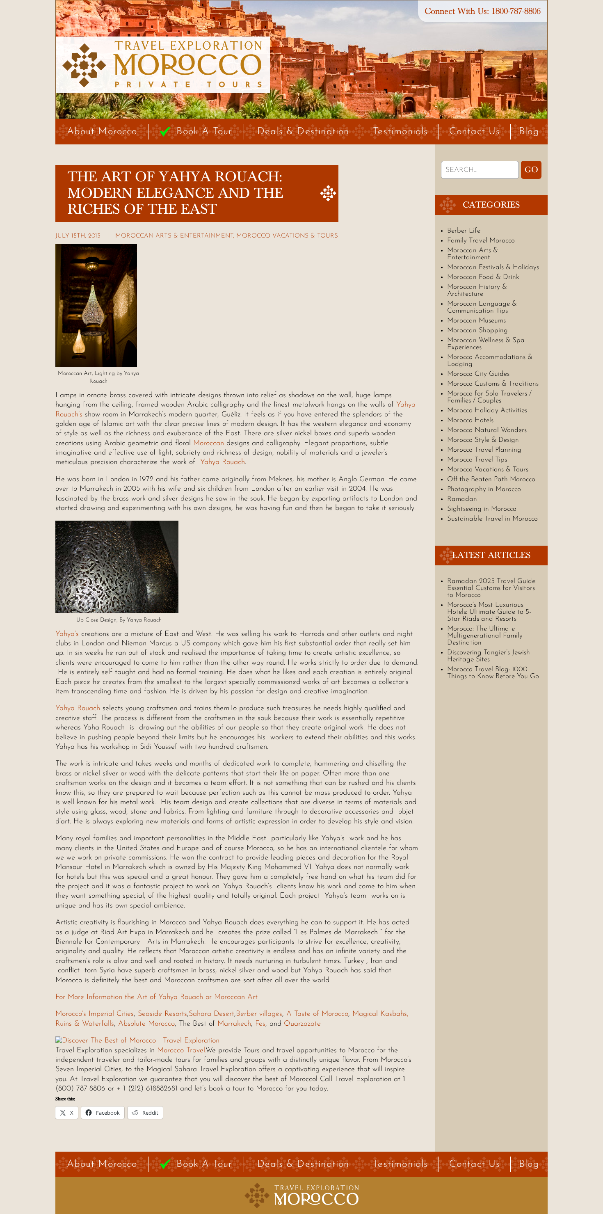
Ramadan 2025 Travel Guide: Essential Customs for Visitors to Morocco (492, 588)
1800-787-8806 (516, 11)
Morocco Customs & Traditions (493, 383)
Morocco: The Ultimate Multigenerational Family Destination (485, 635)
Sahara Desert (211, 1014)
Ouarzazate (302, 1024)
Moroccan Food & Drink (483, 277)
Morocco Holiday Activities (487, 410)
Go (531, 170)
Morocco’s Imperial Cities (94, 1014)
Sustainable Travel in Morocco (492, 518)
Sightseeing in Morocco (481, 508)
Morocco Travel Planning (484, 449)
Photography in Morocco (484, 489)
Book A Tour (204, 132)
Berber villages (259, 1014)
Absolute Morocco (146, 1024)
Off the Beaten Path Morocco (491, 479)
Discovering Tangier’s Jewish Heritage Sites (488, 656)
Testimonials (400, 132)
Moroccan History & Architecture (477, 290)
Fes (260, 1024)
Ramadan (462, 499)
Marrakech (234, 1024)
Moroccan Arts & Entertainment (174, 236)
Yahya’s (67, 634)
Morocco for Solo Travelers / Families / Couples (489, 397)
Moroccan (208, 443)
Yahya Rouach (222, 462)
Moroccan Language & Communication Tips (482, 307)
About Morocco (102, 132)
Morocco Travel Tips (477, 459)
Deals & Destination (303, 132)
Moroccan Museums (476, 320)
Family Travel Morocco (481, 240)
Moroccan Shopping (477, 330)
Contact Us (474, 132)
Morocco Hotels (470, 420)
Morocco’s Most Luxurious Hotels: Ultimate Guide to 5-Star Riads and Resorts (489, 611)
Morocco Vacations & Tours (287, 236)
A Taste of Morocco (317, 1014)
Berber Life (463, 230)
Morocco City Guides (478, 373)
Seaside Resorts (162, 1014)
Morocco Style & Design (483, 440)
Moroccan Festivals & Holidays (493, 267)
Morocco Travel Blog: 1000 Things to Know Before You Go (493, 673)
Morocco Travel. (180, 1050)
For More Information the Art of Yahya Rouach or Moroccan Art (157, 997)
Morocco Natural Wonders (487, 430)
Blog (529, 132)
